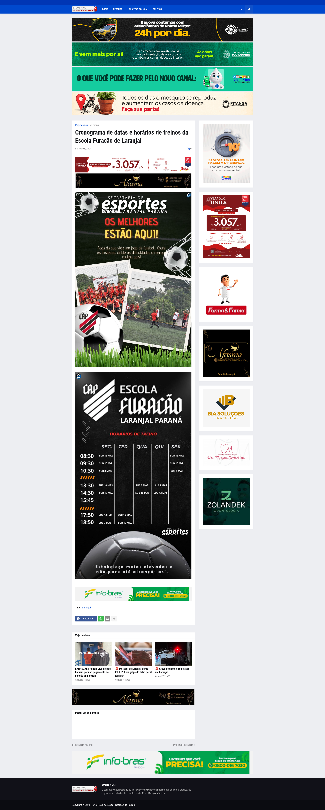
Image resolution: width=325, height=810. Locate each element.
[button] (241, 9)
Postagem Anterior (83, 744)
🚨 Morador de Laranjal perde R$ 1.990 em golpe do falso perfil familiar (133, 672)
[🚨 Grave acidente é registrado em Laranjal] (173, 654)
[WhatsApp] (101, 618)
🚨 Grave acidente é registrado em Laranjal (172, 670)
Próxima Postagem (183, 744)
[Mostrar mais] (114, 618)
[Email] (107, 618)
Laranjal (95, 125)
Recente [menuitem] (117, 9)
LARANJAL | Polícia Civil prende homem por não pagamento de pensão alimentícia (93, 672)
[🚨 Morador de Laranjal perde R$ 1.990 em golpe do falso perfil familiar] (133, 654)
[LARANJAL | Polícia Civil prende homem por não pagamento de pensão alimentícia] (93, 654)
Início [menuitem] (105, 9)
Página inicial (82, 125)
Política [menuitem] (157, 9)
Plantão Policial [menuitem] (138, 9)
